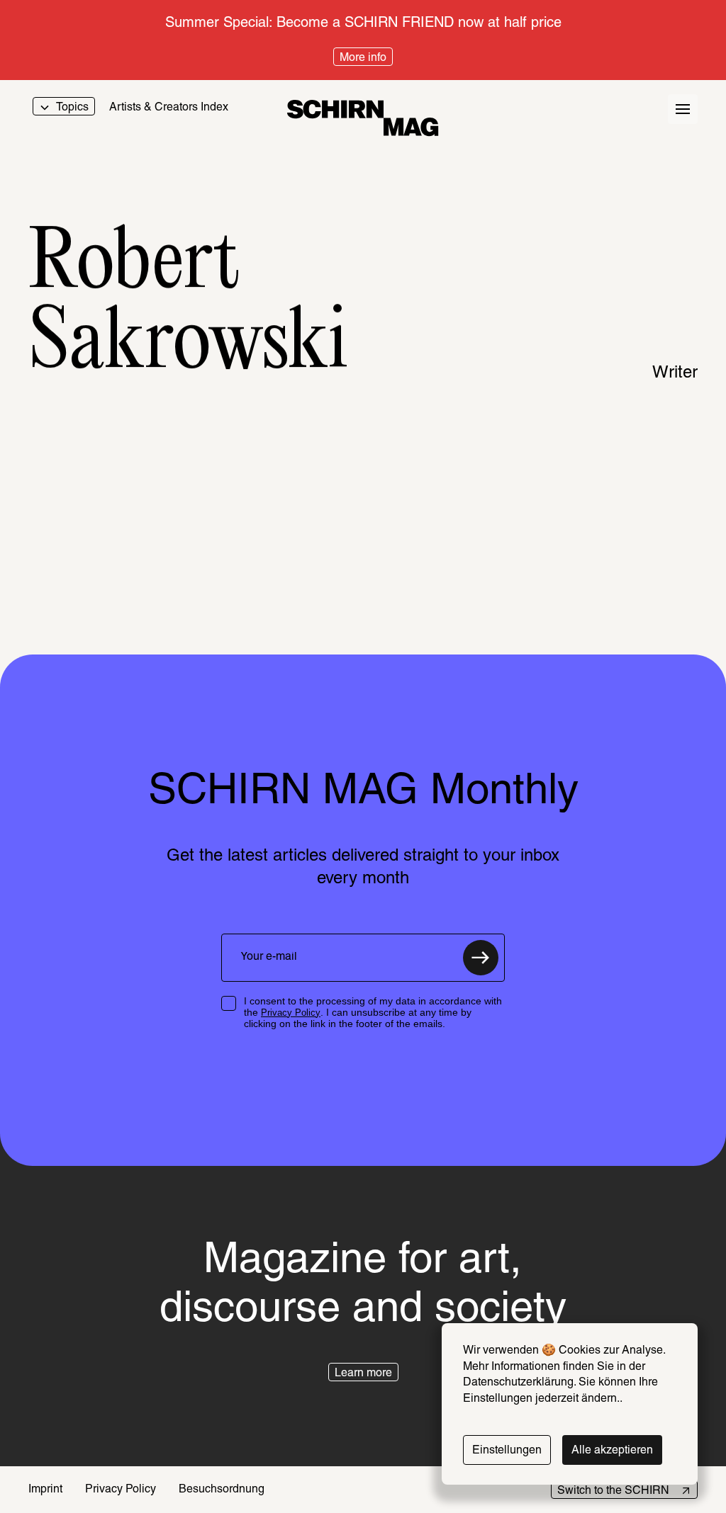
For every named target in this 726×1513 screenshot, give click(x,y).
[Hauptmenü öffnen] (683, 109)
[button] (363, 1372)
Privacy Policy (290, 1012)
